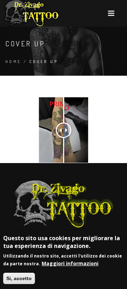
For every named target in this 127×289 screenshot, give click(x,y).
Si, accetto (19, 278)
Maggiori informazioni (70, 263)
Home (13, 61)
